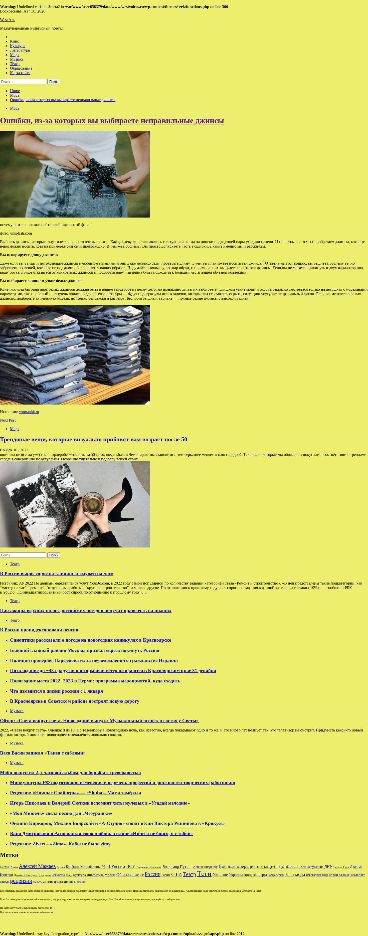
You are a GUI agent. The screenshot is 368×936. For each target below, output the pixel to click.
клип (289, 874)
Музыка (17, 59)
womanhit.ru (29, 412)
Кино (14, 41)
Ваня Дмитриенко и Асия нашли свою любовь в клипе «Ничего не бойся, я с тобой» (101, 833)
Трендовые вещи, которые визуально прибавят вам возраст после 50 (93, 439)
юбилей (81, 881)
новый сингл (357, 875)
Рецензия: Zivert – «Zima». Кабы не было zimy (60, 843)
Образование (21, 68)
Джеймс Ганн (341, 866)
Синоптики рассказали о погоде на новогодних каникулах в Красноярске (90, 640)
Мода (14, 55)
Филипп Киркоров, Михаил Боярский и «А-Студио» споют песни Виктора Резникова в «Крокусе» (117, 823)
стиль (48, 881)
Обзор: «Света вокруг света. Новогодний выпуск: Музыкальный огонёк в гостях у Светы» (99, 720)
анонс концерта (255, 875)
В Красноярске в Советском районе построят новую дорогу (74, 701)
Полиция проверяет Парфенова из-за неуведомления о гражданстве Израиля (94, 660)
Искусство (58, 875)
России (152, 874)
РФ (142, 875)
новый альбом (339, 875)
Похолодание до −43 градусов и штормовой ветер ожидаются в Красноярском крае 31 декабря (113, 670)
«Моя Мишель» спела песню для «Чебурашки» (61, 813)
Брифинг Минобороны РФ (86, 867)
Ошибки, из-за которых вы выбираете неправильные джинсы (112, 120)
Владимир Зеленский (148, 867)
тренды (58, 881)
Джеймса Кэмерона (26, 874)
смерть (37, 881)
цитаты (70, 881)
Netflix (5, 867)
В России (116, 866)
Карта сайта (20, 73)
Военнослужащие (310, 867)
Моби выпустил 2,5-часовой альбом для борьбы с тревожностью (70, 772)
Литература (20, 50)
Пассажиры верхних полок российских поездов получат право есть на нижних (85, 610)
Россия (165, 875)
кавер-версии (276, 875)
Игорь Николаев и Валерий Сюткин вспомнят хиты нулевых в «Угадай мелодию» (100, 803)
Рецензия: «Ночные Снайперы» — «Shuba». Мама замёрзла (75, 792)
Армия (61, 867)
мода (300, 874)
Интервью (45, 874)
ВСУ (130, 866)
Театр (15, 64)
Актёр (14, 866)
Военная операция (205, 867)
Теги (204, 873)
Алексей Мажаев (37, 866)
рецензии (21, 881)
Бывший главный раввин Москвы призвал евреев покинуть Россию (84, 650)
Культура (17, 46)
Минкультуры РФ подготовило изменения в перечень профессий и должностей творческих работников (122, 782)
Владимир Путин (176, 866)
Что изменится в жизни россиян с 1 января (56, 691)
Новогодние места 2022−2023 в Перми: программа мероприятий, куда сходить (95, 680)
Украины (236, 875)
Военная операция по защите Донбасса (258, 866)
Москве (110, 875)
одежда (4, 881)
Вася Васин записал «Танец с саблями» (43, 753)
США (176, 874)
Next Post (8, 420)
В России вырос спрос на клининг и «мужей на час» (56, 573)
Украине (220, 874)
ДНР (328, 867)
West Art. (7, 20)
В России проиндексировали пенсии (39, 629)
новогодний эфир (317, 875)
